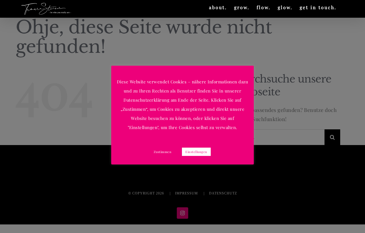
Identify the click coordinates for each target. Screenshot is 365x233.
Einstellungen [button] (196, 152)
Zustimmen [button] (163, 152)
